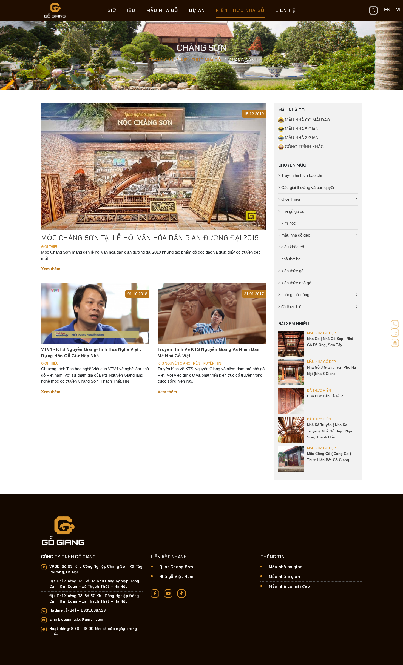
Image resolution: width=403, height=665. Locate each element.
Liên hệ (286, 10)
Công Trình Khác (304, 146)
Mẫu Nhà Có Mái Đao (307, 119)
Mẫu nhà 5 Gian (301, 129)
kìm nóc (288, 223)
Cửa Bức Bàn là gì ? (325, 396)
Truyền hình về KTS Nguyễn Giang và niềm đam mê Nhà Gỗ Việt (209, 352)
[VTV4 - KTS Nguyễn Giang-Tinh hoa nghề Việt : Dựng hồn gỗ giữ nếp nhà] (95, 313)
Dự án (197, 10)
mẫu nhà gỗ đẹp (295, 235)
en (387, 9)
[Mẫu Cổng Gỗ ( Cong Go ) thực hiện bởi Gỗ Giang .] (291, 458)
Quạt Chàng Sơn (176, 567)
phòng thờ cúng (295, 294)
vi (398, 9)
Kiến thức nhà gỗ (240, 10)
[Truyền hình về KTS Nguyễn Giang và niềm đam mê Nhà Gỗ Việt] (212, 313)
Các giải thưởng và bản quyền (308, 187)
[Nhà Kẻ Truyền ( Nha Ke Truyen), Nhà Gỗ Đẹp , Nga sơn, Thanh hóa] (291, 429)
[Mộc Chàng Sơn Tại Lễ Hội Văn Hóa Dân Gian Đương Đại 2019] (153, 166)
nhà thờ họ (290, 259)
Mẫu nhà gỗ (162, 10)
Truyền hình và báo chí (301, 175)
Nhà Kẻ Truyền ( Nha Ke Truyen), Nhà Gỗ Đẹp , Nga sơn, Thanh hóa (329, 431)
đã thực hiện (292, 306)
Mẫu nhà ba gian (286, 567)
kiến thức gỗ (292, 270)
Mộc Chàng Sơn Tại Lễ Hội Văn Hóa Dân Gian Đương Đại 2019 (150, 237)
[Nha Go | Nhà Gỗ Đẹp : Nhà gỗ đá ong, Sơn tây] (291, 343)
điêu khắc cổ (292, 247)
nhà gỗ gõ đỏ (292, 211)
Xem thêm (50, 268)
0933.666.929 (93, 610)
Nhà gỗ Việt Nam (176, 576)
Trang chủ (161, 60)
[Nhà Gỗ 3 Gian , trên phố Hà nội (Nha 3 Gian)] (291, 372)
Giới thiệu (121, 10)
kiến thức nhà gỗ (296, 282)
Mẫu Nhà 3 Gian (301, 137)
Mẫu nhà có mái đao (289, 586)
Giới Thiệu (290, 199)
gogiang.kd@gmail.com (82, 619)
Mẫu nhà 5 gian (284, 576)
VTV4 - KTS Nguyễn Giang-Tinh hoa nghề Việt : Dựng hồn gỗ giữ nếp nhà (91, 352)
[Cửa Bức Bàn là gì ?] (291, 401)
